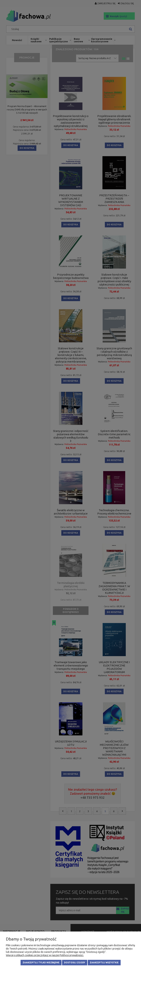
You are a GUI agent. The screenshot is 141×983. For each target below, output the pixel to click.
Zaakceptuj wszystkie (104, 962)
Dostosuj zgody (74, 962)
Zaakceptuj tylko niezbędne (41, 962)
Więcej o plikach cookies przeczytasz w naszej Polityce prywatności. (45, 955)
